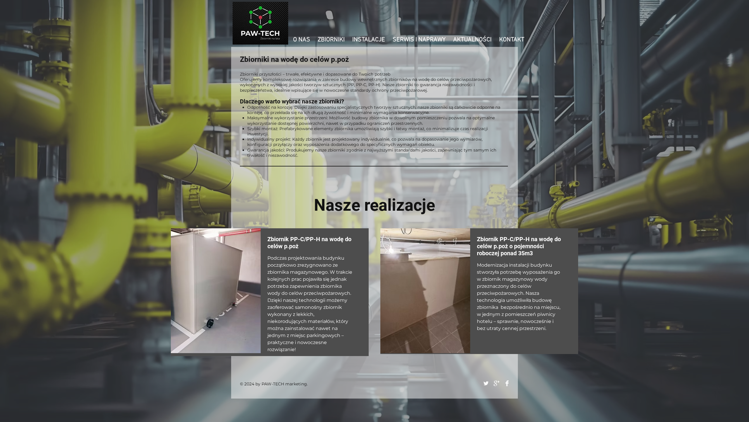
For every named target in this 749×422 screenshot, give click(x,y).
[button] (331, 39)
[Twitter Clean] (486, 383)
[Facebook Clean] (507, 383)
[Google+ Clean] (496, 383)
